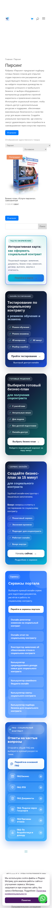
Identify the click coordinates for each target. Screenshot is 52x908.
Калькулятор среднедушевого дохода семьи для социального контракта (24, 667)
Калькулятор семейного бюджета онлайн (23, 682)
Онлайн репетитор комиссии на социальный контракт (24, 622)
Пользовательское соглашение (26, 906)
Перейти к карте (24, 278)
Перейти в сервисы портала (25, 609)
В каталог (11, 132)
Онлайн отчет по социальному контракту (23, 636)
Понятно (26, 900)
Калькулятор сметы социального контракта (23, 694)
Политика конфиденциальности (25, 892)
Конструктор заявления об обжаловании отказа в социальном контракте (25, 650)
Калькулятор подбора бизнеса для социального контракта (24, 708)
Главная (8, 59)
